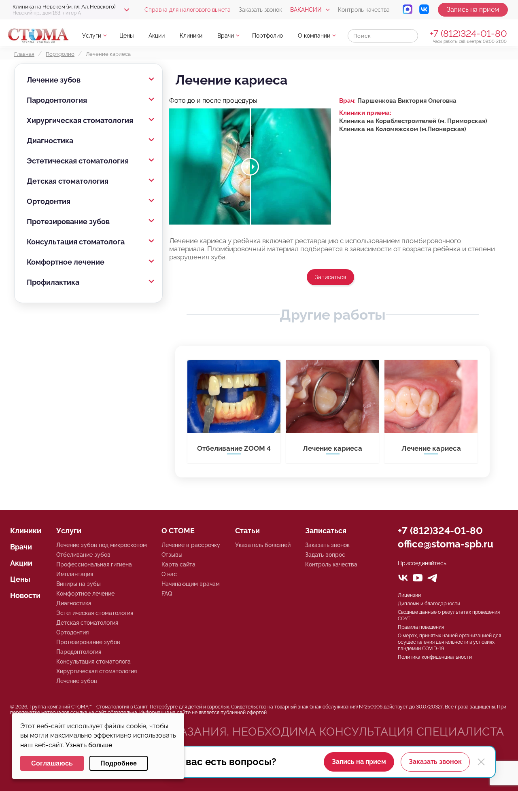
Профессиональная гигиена (94, 564)
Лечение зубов (54, 80)
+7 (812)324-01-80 (468, 33)
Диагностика (50, 140)
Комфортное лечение (65, 262)
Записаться (330, 277)
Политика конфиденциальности (435, 657)
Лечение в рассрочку (190, 545)
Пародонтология (57, 100)
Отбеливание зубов (83, 554)
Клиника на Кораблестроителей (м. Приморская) (413, 121)
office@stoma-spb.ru (445, 544)
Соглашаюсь (52, 763)
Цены (126, 35)
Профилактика (53, 282)
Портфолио (267, 35)
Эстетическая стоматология (78, 161)
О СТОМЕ (178, 530)
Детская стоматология (67, 181)
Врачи (225, 35)
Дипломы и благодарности (429, 604)
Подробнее (118, 763)
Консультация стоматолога (76, 242)
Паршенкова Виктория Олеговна (406, 100)
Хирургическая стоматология (80, 120)
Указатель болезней (263, 545)
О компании (314, 35)
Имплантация (74, 574)
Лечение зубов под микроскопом (101, 545)
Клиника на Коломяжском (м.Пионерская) (402, 129)
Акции (157, 35)
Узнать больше (89, 745)
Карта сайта (178, 564)
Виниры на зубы (78, 584)
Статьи (247, 530)
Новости (25, 595)
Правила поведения (421, 627)
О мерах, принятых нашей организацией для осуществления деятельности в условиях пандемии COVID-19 (449, 642)
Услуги (91, 35)
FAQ (166, 593)
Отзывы (172, 554)
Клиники (191, 35)
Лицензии (409, 595)
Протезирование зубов (68, 221)
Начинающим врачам (190, 584)
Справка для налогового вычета (187, 9)
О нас (169, 574)
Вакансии (306, 9)
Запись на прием (473, 9)
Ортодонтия (48, 201)
